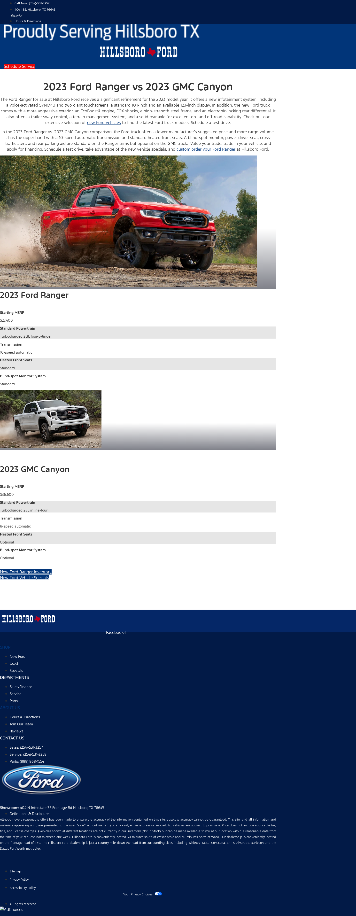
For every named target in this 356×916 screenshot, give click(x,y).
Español (16, 15)
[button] (19, 66)
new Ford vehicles (104, 122)
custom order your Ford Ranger (206, 149)
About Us (10, 707)
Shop (5, 647)
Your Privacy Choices (138, 894)
